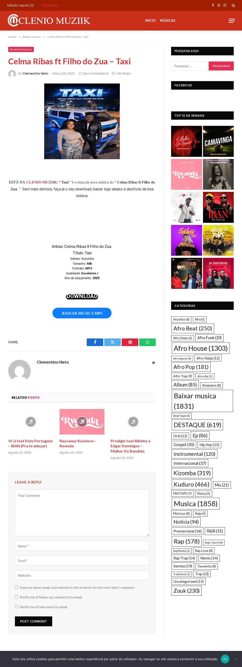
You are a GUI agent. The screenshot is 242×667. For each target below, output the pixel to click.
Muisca (203, 493)
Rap (187, 541)
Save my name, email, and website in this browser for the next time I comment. (77, 587)
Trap (202, 574)
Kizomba (192, 473)
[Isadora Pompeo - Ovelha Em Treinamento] (218, 175)
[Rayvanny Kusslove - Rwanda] (186, 175)
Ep (200, 435)
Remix (209, 558)
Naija (200, 513)
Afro (200, 319)
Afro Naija (208, 358)
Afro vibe (204, 376)
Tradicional (181, 574)
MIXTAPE (182, 493)
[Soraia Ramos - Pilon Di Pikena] (186, 241)
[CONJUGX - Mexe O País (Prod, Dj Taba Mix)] (218, 241)
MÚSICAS (167, 20)
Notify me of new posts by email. (44, 607)
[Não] (236, 659)
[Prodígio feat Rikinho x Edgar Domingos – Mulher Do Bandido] (133, 421)
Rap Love (204, 551)
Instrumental (194, 454)
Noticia (186, 522)
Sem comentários (96, 73)
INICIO (150, 20)
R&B (215, 530)
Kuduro (191, 484)
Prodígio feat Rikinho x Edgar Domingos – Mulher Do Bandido (131, 446)
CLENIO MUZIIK (41, 182)
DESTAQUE (197, 425)
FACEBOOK (183, 85)
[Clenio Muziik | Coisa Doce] (51, 21)
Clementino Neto (35, 73)
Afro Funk (209, 337)
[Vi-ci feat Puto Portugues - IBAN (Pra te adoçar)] (218, 208)
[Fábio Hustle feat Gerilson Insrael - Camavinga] (218, 142)
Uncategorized (188, 581)
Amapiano (211, 385)
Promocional (187, 531)
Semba (182, 566)
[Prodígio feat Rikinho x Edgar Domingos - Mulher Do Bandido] (186, 142)
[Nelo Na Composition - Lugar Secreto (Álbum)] (186, 274)
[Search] (233, 5)
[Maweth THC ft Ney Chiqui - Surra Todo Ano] (218, 274)
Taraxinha (206, 566)
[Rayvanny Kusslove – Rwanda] (82, 421)
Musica (196, 503)
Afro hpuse (182, 358)
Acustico (181, 319)
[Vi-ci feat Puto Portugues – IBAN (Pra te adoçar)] (30, 421)
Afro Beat (192, 328)
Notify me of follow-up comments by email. (51, 597)
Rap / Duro (214, 542)
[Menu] (232, 20)
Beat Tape (181, 415)
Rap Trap (184, 558)
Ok (225, 659)
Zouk (186, 590)
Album (185, 384)
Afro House (201, 348)
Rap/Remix (181, 550)
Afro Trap (182, 376)
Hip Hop (209, 445)
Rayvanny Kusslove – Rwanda (88, 5)
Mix (222, 485)
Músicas (181, 513)
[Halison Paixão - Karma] (186, 208)
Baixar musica (21, 49)
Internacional (189, 463)
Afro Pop (191, 367)
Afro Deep (182, 338)
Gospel (183, 444)
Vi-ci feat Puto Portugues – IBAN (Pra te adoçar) (30, 443)
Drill (180, 436)
